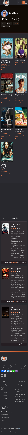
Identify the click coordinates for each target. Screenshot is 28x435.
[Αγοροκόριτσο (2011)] (21, 83)
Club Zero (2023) (20, 60)
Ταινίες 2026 (4, 392)
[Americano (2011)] (7, 83)
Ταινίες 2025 (4, 395)
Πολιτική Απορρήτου (14, 432)
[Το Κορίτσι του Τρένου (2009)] (21, 117)
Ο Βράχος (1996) (16, 269)
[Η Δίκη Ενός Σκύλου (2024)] (7, 48)
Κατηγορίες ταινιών (6, 385)
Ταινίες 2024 (4, 398)
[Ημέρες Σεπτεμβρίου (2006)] (7, 152)
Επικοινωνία (4, 432)
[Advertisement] (14, 201)
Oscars (2, 420)
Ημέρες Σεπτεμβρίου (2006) (5, 166)
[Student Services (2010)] (7, 117)
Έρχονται (6, 412)
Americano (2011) (6, 95)
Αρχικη (3, 23)
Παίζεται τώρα (4, 414)
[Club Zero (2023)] (21, 48)
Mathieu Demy (5, 26)
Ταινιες (9, 23)
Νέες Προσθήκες (5, 417)
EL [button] (18, 3)
